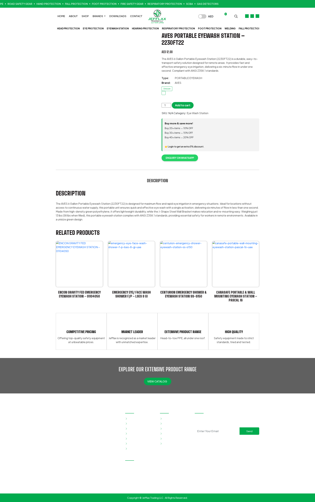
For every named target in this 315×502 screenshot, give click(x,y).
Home (61, 16)
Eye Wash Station (197, 113)
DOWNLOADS (117, 16)
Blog (165, 433)
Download (169, 438)
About (73, 16)
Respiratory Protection (178, 28)
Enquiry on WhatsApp (180, 157)
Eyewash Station (118, 28)
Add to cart (182, 105)
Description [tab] (157, 180)
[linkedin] (232, 440)
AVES (178, 82)
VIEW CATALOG (157, 381)
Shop (85, 16)
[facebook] (221, 440)
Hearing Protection (145, 28)
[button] (236, 16)
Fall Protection (250, 28)
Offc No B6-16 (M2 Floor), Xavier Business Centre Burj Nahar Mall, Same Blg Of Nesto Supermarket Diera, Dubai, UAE (158, 469)
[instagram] (227, 440)
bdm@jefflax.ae (165, 484)
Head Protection (68, 28)
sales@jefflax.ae (139, 484)
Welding (230, 28)
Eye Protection (93, 28)
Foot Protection (209, 28)
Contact (136, 16)
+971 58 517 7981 (166, 479)
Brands (98, 16)
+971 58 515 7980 (140, 479)
